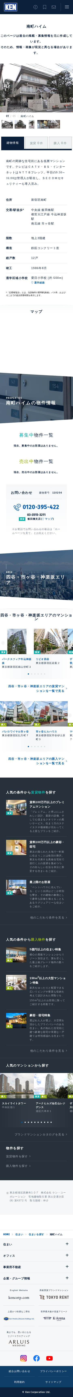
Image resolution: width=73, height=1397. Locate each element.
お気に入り (45, 7)
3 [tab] (34, 674)
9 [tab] (47, 1122)
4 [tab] (38, 674)
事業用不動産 (12, 1267)
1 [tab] (28, 674)
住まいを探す (36, 1234)
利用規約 (19, 1382)
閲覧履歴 (35, 7)
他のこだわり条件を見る (47, 917)
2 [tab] (31, 674)
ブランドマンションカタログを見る (39, 1134)
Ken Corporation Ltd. (10, 7)
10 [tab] (51, 1122)
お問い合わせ (54, 7)
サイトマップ (53, 1382)
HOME (6, 1234)
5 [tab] (41, 674)
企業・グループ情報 (16, 1278)
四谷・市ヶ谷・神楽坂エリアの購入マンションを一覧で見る (36, 761)
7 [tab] (41, 1122)
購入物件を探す (17, 1165)
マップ (49, 518)
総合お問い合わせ (19, 1371)
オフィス (9, 1255)
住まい (19, 1234)
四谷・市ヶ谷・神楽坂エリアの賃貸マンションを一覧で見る (36, 688)
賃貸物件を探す (17, 1156)
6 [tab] (44, 674)
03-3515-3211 (36, 515)
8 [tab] (44, 1122)
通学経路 (39, 282)
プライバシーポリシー (53, 1371)
